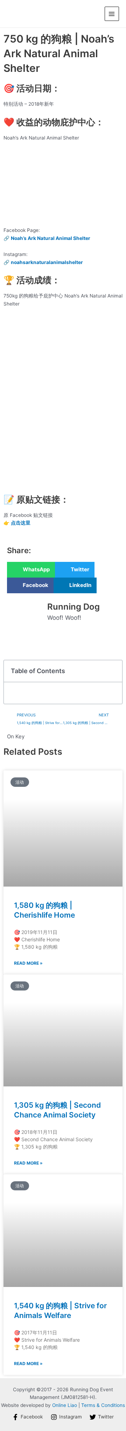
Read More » (28, 963)
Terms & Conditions (103, 1405)
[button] (31, 570)
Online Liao (64, 1405)
